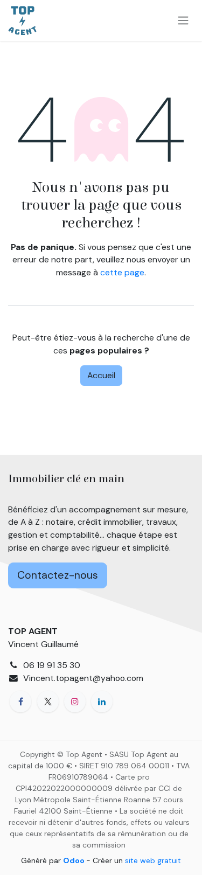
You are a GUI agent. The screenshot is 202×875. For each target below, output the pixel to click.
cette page (122, 272)
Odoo (74, 860)
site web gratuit (153, 860)
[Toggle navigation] (183, 21)
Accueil (101, 375)
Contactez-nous (57, 575)
